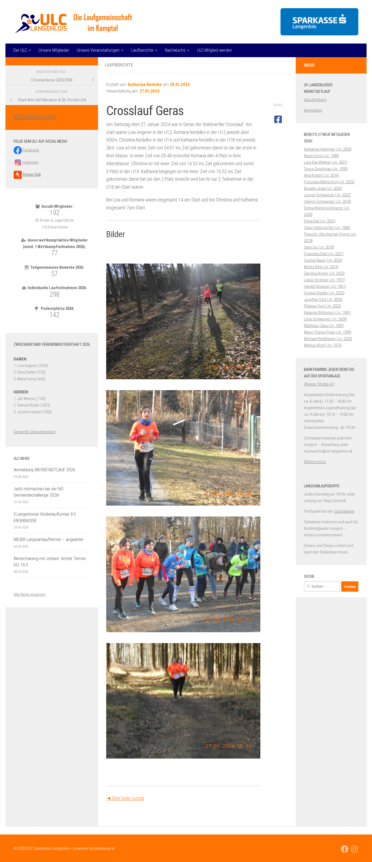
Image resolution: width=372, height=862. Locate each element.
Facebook (30, 150)
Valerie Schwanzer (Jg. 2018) (327, 201)
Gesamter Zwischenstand (34, 431)
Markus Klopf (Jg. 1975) (323, 345)
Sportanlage (344, 511)
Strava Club (32, 174)
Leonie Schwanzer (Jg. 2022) (327, 194)
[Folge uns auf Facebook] (345, 849)
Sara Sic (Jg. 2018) (319, 247)
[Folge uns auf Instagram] (354, 849)
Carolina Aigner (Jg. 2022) (324, 273)
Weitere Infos (315, 461)
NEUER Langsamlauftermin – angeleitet (48, 539)
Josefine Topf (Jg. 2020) (323, 299)
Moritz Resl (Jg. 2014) (321, 266)
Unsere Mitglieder (54, 50)
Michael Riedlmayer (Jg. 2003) (328, 338)
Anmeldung (313, 110)
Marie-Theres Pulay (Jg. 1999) (327, 332)
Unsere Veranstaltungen (98, 50)
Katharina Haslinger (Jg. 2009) (328, 149)
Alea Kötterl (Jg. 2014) (321, 175)
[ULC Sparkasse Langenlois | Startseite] (74, 21)
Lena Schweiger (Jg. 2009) (325, 319)
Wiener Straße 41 (319, 384)
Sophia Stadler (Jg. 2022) (324, 293)
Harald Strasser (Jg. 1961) (325, 286)
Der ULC (20, 50)
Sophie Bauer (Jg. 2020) (323, 260)
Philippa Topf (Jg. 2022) (322, 306)
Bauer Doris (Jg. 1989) (321, 155)
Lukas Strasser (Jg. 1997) (324, 279)
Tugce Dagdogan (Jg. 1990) (326, 168)
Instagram (30, 162)
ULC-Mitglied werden (214, 50)
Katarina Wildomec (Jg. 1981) (327, 312)
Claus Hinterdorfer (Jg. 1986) (327, 227)
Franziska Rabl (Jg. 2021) (324, 253)
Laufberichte (142, 50)
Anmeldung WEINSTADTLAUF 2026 (44, 469)
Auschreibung (315, 99)
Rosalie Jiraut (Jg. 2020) (323, 188)
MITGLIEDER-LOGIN (35, 116)
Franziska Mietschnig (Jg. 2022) (329, 181)
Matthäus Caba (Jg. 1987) (324, 325)
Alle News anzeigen (29, 594)
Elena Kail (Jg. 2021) (320, 221)
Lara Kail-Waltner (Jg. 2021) (325, 162)
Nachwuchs (175, 50)
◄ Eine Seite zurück (125, 798)
